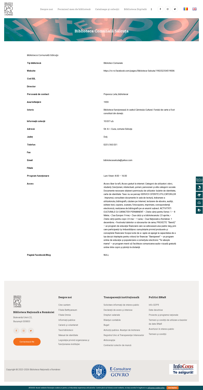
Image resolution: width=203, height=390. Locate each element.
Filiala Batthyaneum (67, 310)
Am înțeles (172, 388)
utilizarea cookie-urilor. (156, 388)
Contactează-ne (27, 342)
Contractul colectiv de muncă (117, 345)
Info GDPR (154, 305)
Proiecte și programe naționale (163, 315)
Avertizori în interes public (161, 329)
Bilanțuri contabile (112, 320)
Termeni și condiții (157, 334)
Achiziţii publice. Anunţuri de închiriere (122, 330)
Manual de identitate (68, 335)
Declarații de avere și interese (118, 310)
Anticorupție (109, 340)
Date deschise (156, 310)
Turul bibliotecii (65, 330)
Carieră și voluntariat (68, 325)
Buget (106, 325)
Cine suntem (64, 305)
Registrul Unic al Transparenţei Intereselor (124, 335)
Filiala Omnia (64, 315)
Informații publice (66, 320)
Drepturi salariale (112, 315)
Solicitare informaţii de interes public (121, 305)
